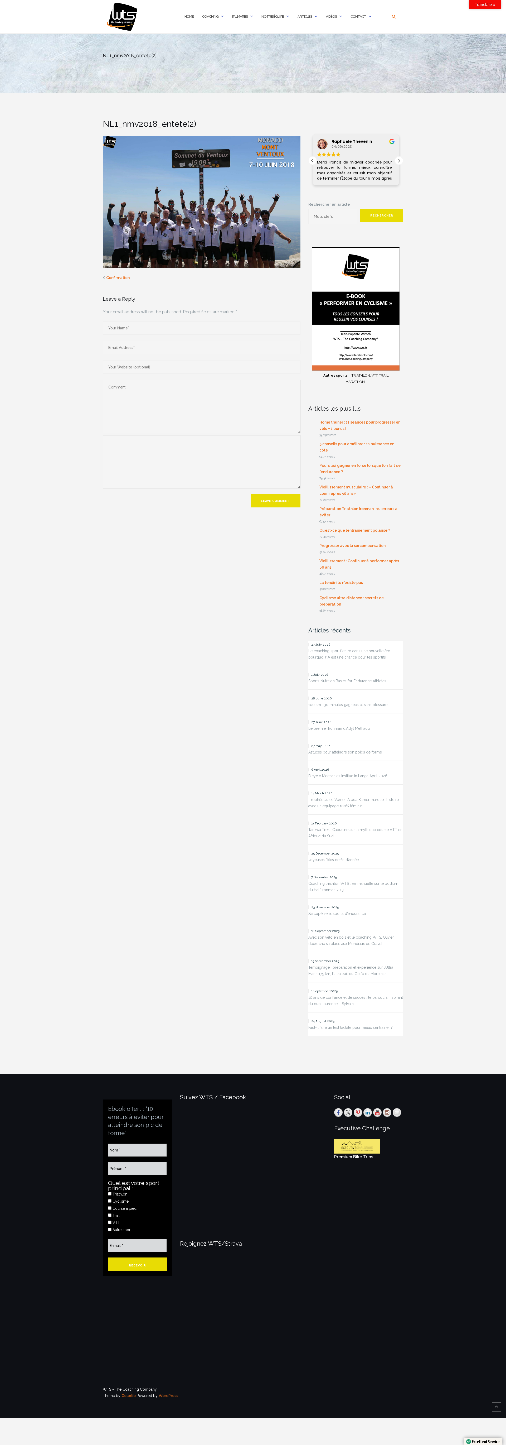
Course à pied (124, 1208)
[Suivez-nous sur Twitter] (348, 1112)
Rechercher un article (329, 204)
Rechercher (381, 215)
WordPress (168, 1396)
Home (189, 16)
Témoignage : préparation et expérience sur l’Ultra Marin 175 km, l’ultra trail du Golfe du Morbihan (350, 970)
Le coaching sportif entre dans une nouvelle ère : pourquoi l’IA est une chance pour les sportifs (350, 654)
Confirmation (118, 278)
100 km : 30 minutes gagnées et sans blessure (347, 705)
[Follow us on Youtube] (377, 1112)
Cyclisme (120, 1201)
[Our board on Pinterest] (358, 1112)
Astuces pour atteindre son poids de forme (345, 752)
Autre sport (121, 1230)
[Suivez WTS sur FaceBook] (338, 1112)
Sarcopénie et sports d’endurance (337, 913)
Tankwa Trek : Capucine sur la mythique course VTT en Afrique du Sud (355, 833)
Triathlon (119, 1194)
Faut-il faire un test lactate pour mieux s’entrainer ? (350, 1027)
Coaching (210, 16)
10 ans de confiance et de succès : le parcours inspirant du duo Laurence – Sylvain (355, 1000)
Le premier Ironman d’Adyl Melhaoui (339, 728)
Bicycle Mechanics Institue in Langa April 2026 (347, 776)
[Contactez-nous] (397, 1112)
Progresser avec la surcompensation (352, 546)
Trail (115, 1215)
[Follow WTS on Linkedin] (367, 1112)
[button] (399, 161)
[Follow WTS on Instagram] (387, 1112)
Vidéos (331, 16)
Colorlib (128, 1396)
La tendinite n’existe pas (341, 582)
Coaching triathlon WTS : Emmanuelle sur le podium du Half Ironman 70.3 (353, 886)
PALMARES (240, 16)
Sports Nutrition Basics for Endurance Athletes (347, 681)
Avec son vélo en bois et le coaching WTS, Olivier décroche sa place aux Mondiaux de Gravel (351, 940)
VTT (115, 1223)
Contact (358, 16)
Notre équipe (272, 16)
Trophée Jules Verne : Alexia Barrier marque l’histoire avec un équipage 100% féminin (353, 803)
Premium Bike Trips (353, 1156)
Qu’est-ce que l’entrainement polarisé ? (354, 530)
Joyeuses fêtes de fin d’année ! (334, 860)
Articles (305, 16)
